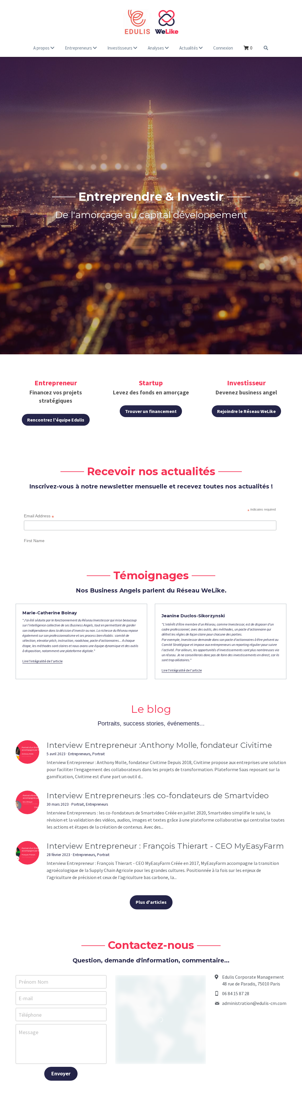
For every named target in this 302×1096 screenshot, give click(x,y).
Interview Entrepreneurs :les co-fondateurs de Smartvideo (158, 898)
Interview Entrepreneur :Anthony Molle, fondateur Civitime (159, 848)
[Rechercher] (266, 47)
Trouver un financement (151, 411)
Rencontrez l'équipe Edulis (55, 420)
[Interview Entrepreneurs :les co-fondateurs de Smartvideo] (27, 905)
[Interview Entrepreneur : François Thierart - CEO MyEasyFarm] (27, 955)
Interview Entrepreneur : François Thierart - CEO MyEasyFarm (165, 948)
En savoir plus (72, 1073)
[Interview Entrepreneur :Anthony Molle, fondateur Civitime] (27, 854)
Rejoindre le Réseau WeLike (246, 411)
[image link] (151, 20)
